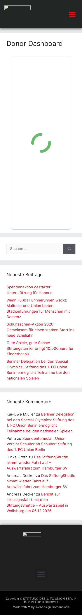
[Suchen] (69, 249)
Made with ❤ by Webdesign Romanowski (41, 607)
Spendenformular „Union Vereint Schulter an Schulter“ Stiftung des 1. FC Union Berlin (39, 444)
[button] (72, 14)
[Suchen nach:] (35, 249)
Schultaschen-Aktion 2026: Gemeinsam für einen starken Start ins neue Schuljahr (40, 330)
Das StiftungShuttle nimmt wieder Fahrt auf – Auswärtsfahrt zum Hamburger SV (37, 462)
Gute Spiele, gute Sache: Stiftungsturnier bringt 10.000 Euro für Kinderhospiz (40, 348)
